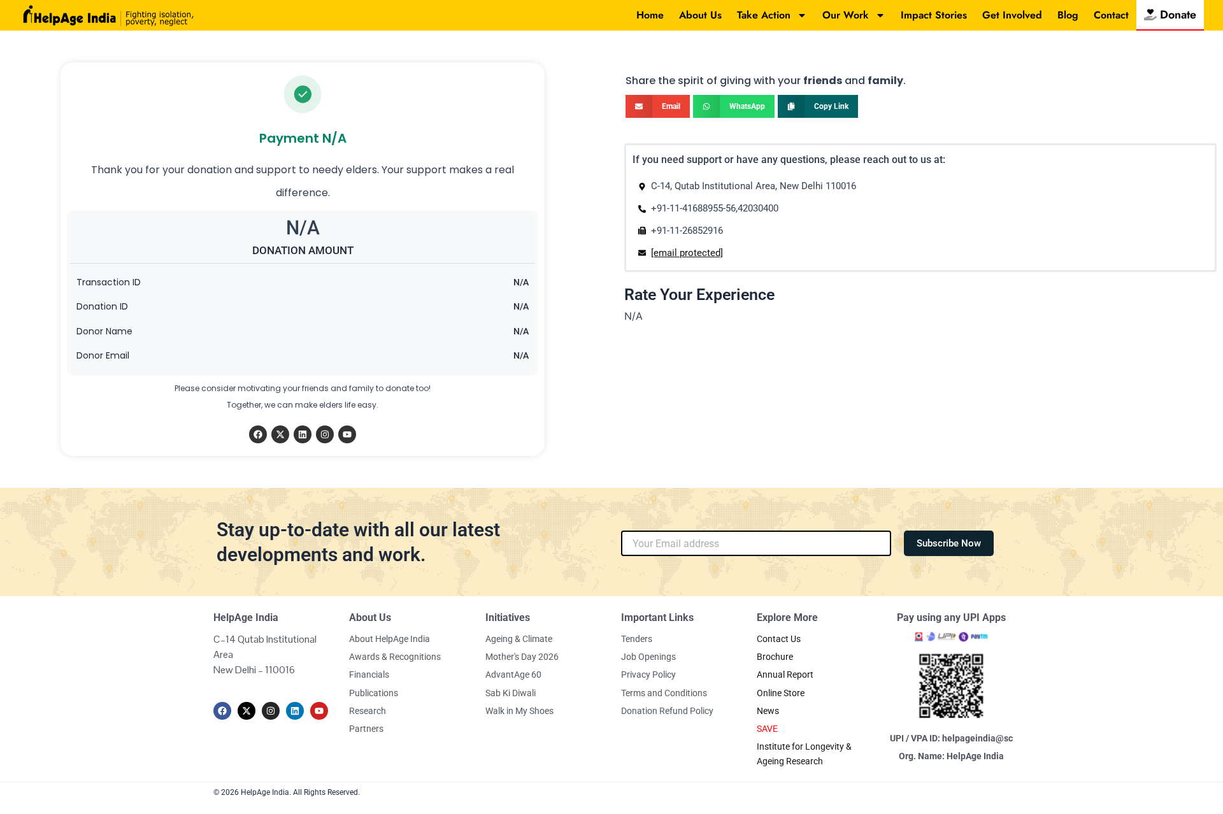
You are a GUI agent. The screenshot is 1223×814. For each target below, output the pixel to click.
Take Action (763, 15)
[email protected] (687, 253)
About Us (700, 15)
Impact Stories (934, 15)
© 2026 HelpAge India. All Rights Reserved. (286, 792)
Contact (1111, 15)
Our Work (845, 15)
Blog (1067, 15)
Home (650, 15)
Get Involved (1012, 15)
